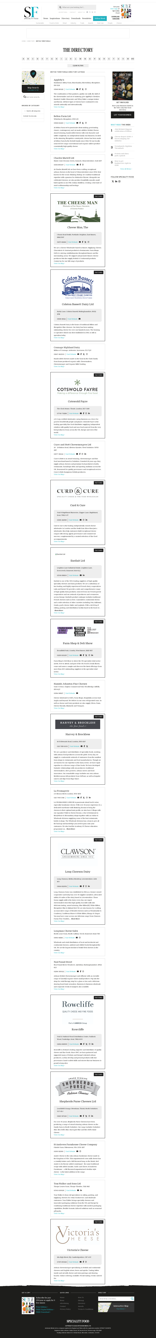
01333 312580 (58, 1151)
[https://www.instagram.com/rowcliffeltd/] (89, 1044)
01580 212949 (62, 520)
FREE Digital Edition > (45, 1310)
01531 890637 (59, 165)
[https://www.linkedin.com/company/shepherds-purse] (92, 1116)
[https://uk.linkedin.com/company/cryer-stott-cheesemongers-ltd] (85, 454)
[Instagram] (95, 12)
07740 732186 (62, 413)
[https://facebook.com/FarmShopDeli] (83, 655)
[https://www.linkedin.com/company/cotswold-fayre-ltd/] (89, 413)
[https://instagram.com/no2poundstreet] (83, 971)
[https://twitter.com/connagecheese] (84, 354)
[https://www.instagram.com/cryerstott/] (82, 454)
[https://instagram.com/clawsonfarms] (86, 886)
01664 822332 (62, 886)
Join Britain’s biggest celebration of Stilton (123, 130)
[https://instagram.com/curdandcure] (83, 520)
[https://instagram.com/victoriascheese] (86, 1262)
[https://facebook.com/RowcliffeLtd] (83, 1044)
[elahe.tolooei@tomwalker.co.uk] (78, 1190)
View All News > (126, 169)
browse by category (30, 106)
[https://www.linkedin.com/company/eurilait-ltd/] (83, 575)
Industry (73, 23)
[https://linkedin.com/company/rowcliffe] (92, 1044)
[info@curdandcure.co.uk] (81, 520)
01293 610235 (62, 655)
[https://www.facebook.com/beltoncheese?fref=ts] (80, 123)
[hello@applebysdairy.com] (77, 89)
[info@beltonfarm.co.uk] (77, 123)
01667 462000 (59, 354)
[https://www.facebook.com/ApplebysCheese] (79, 89)
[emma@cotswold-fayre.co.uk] (81, 413)
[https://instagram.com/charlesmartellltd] (83, 165)
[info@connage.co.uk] (78, 354)
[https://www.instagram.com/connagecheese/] (87, 354)
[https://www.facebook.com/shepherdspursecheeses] (83, 1116)
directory (31, 41)
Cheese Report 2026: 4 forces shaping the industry (124, 139)
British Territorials (30, 116)
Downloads (75, 18)
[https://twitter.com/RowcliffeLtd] (87, 1044)
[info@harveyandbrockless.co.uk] (81, 746)
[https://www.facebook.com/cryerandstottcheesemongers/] (79, 454)
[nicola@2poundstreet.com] (78, 971)
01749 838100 (62, 575)
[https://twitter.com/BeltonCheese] (83, 123)
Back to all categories (33, 111)
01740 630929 (59, 1190)
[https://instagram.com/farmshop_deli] (89, 655)
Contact (73, 12)
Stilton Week (100, 18)
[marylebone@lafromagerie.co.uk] (78, 798)
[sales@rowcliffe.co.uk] (81, 1044)
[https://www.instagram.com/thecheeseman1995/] (88, 242)
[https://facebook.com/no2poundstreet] (80, 971)
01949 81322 (61, 319)
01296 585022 (59, 971)
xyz (132, 59)
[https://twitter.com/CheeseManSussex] (85, 242)
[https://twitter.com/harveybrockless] (87, 746)
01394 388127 (58, 693)
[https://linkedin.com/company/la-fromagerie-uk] (90, 798)
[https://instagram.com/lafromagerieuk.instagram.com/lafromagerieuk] (87, 798)
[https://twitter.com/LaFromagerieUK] (84, 798)
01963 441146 (58, 938)
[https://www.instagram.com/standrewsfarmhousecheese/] (80, 1151)
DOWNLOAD (115, 16)
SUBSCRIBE (115, 19)
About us (81, 12)
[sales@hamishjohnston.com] (77, 693)
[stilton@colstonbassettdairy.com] (79, 319)
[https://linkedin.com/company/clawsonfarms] (89, 886)
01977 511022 (58, 454)
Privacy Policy (65, 1309)
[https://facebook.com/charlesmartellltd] (80, 165)
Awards (90, 23)
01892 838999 (62, 1044)
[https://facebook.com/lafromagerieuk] (81, 798)
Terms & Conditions (85, 1309)
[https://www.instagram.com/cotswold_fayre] (86, 413)
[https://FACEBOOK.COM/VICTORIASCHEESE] (83, 1262)
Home (24, 41)
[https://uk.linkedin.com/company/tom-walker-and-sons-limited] (81, 1190)
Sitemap (81, 1300)
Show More (59, 610)
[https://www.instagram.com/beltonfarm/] (86, 123)
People (110, 23)
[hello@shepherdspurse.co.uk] (81, 1116)
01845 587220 (62, 1116)
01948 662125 (58, 123)
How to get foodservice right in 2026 (123, 163)
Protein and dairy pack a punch (122, 155)
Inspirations (55, 18)
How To (81, 1297)
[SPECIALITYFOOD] (33, 20)
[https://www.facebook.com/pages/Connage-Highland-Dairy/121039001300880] (81, 354)
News (45, 18)
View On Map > (59, 107)
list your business (122, 115)
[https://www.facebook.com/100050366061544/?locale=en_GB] (82, 242)
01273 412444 (61, 242)
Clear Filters (78, 66)
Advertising (63, 12)
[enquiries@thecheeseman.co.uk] (80, 242)
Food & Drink (54, 23)
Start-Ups (100, 23)
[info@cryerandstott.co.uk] (77, 454)
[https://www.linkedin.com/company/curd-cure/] (86, 520)
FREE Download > (43, 1312)
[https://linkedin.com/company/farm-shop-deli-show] (92, 655)
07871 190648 (62, 1262)
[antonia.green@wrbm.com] (81, 655)
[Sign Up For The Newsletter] (87, 12)
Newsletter (86, 18)
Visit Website (70, 89)
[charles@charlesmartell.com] (77, 165)
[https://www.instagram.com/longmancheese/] (80, 938)
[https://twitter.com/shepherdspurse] (86, 1116)
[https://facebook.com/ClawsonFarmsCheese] (83, 886)
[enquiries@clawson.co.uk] (81, 886)
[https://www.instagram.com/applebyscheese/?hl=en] (86, 89)
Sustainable (40, 23)
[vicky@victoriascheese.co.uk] (81, 1262)
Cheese (119, 23)
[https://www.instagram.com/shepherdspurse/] (89, 1116)
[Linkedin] (92, 12)
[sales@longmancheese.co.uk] (77, 938)
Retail (65, 23)
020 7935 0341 (59, 798)
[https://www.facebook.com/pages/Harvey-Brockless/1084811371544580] (84, 746)
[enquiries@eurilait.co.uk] (81, 575)
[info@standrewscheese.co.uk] (77, 1151)
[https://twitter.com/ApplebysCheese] (83, 89)
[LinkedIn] (116, 181)
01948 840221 (58, 89)
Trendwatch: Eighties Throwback (123, 147)
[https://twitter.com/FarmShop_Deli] (86, 655)
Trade (82, 23)
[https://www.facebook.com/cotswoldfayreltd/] (83, 413)
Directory (66, 18)
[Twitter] (90, 12)
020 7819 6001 (62, 746)
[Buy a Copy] (122, 99)
